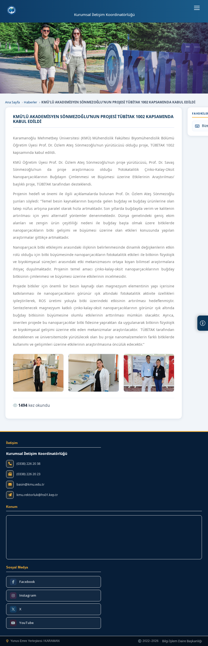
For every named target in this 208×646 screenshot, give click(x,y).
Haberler (30, 102)
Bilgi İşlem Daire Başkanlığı (182, 641)
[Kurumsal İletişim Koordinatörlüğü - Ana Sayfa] (11, 10)
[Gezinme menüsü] (197, 8)
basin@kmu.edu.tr (30, 484)
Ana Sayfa (12, 102)
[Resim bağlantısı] (38, 373)
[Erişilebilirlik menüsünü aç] (202, 323)
